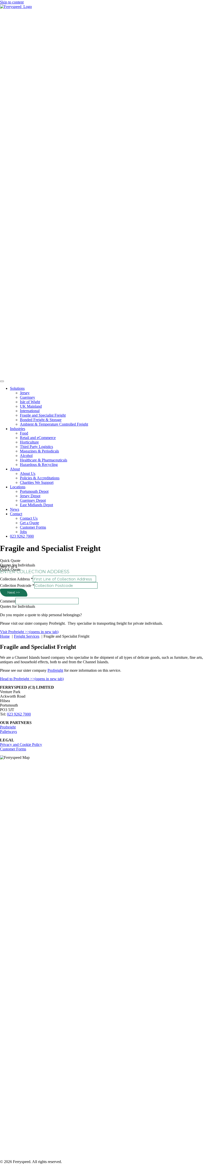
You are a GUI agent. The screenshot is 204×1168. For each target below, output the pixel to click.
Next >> (13, 592)
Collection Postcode (17, 585)
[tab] (102, 560)
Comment (7, 601)
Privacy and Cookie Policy (21, 744)
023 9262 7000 (19, 714)
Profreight (55, 670)
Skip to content (12, 2)
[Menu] (2, 381)
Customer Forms (13, 749)
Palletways (8, 731)
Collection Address (16, 579)
